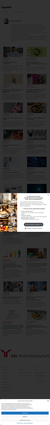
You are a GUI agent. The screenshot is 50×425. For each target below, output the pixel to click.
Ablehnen (25, 416)
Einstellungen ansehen (25, 420)
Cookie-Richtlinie (20, 423)
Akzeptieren (25, 413)
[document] (25, 212)
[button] (48, 401)
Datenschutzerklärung (28, 423)
